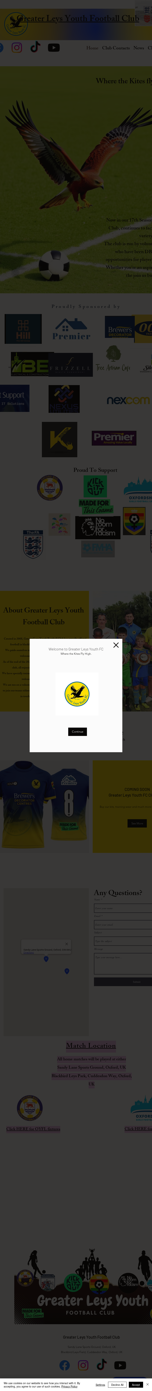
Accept (136, 1385)
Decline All (117, 1385)
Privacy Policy (69, 1386)
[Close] (147, 1384)
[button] (116, 645)
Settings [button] (100, 1385)
